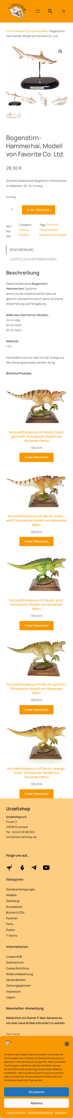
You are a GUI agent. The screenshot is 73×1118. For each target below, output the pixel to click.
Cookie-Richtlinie (16, 1112)
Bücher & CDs (15, 912)
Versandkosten (16, 980)
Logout (10, 997)
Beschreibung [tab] (21, 249)
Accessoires (14, 907)
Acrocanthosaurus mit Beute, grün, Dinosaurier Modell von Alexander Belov (36, 604)
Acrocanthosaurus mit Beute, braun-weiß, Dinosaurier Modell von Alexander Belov (36, 520)
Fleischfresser (48, 230)
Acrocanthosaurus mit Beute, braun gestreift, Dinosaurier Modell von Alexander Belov (36, 436)
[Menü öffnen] (37, 11)
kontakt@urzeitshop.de (21, 837)
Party (9, 924)
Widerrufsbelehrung (19, 974)
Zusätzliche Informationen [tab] (33, 259)
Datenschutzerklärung (40, 1112)
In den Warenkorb (38, 210)
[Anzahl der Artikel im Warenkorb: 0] (63, 11)
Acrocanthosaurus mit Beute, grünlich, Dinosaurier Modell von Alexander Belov (37, 688)
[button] (67, 1044)
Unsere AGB (14, 957)
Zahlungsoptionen (18, 985)
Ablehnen (36, 1103)
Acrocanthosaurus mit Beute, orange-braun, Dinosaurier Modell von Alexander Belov (36, 772)
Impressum (61, 1112)
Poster (10, 930)
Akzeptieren (36, 1092)
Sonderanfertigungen (20, 889)
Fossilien (12, 918)
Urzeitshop (18, 808)
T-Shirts (11, 935)
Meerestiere (47, 235)
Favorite (52, 225)
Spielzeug (12, 901)
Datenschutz (15, 962)
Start (9, 31)
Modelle (20, 31)
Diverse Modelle (38, 31)
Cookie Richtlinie (17, 968)
